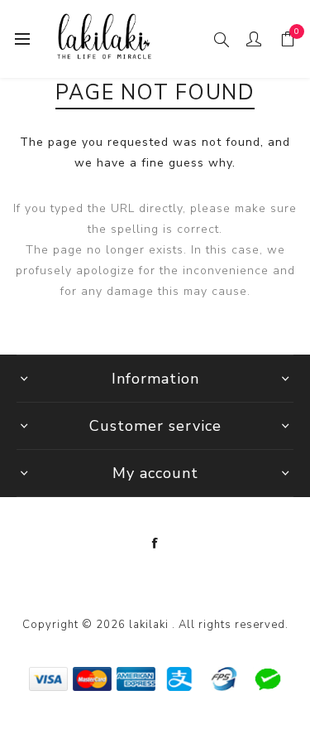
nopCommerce (190, 583)
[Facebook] (155, 543)
